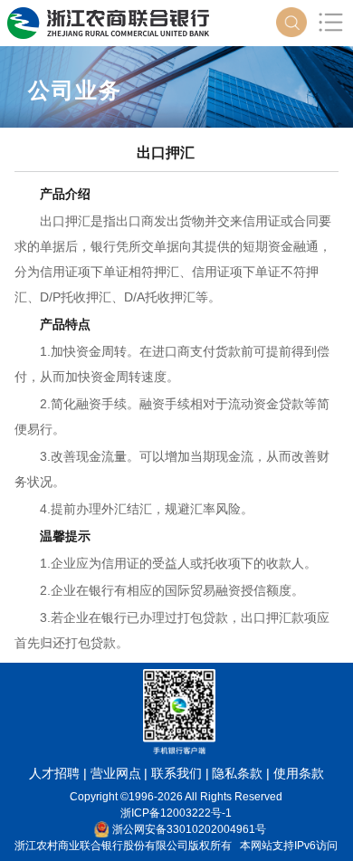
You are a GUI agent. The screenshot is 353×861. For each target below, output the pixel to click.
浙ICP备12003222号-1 (176, 813)
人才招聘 (54, 773)
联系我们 (176, 773)
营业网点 (116, 773)
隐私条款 (237, 773)
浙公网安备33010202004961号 (189, 829)
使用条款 (298, 773)
